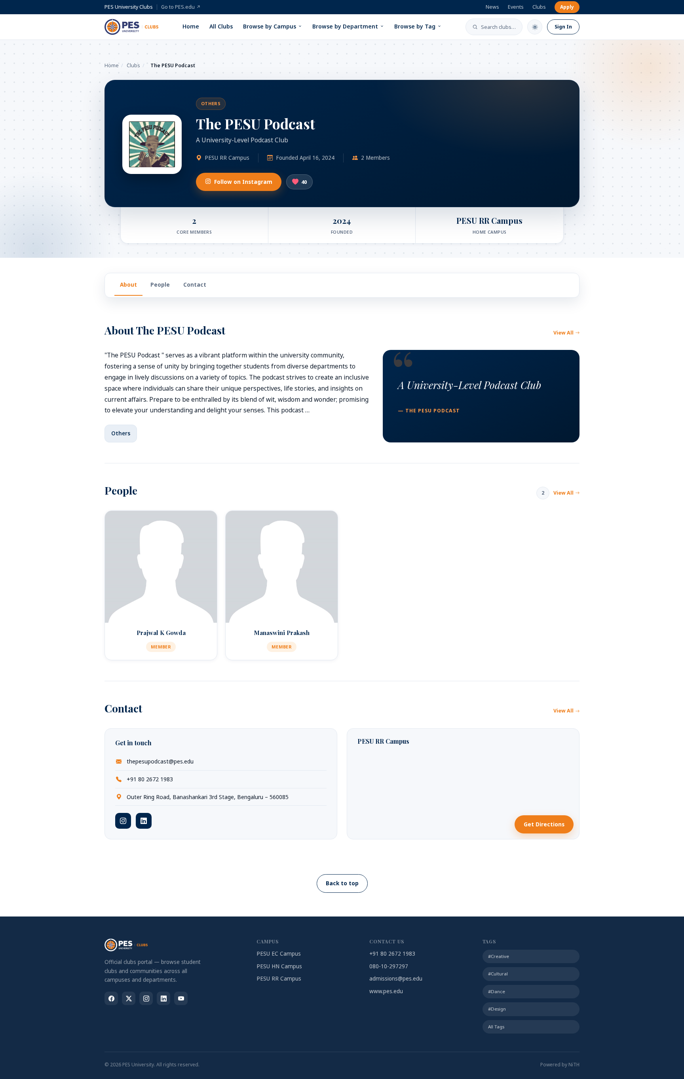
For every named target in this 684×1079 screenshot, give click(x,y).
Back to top (342, 883)
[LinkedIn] (144, 821)
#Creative (498, 956)
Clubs (539, 7)
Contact (194, 284)
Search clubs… (498, 26)
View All (563, 332)
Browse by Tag (414, 26)
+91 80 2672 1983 (150, 779)
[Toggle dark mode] (534, 26)
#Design (497, 1009)
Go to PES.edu (181, 7)
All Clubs (221, 26)
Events (516, 7)
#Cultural (498, 974)
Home (190, 26)
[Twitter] (128, 998)
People (160, 284)
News (492, 7)
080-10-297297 (388, 966)
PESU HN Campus (279, 966)
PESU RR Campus (278, 978)
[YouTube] (181, 998)
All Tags (496, 1027)
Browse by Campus (269, 26)
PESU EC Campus (278, 953)
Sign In (563, 26)
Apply (567, 7)
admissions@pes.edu (395, 978)
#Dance (496, 991)
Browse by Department (345, 26)
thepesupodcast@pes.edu (160, 761)
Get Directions (544, 824)
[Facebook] (111, 998)
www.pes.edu (386, 991)
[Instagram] (123, 821)
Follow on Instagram (243, 181)
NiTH (574, 1064)
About (128, 284)
